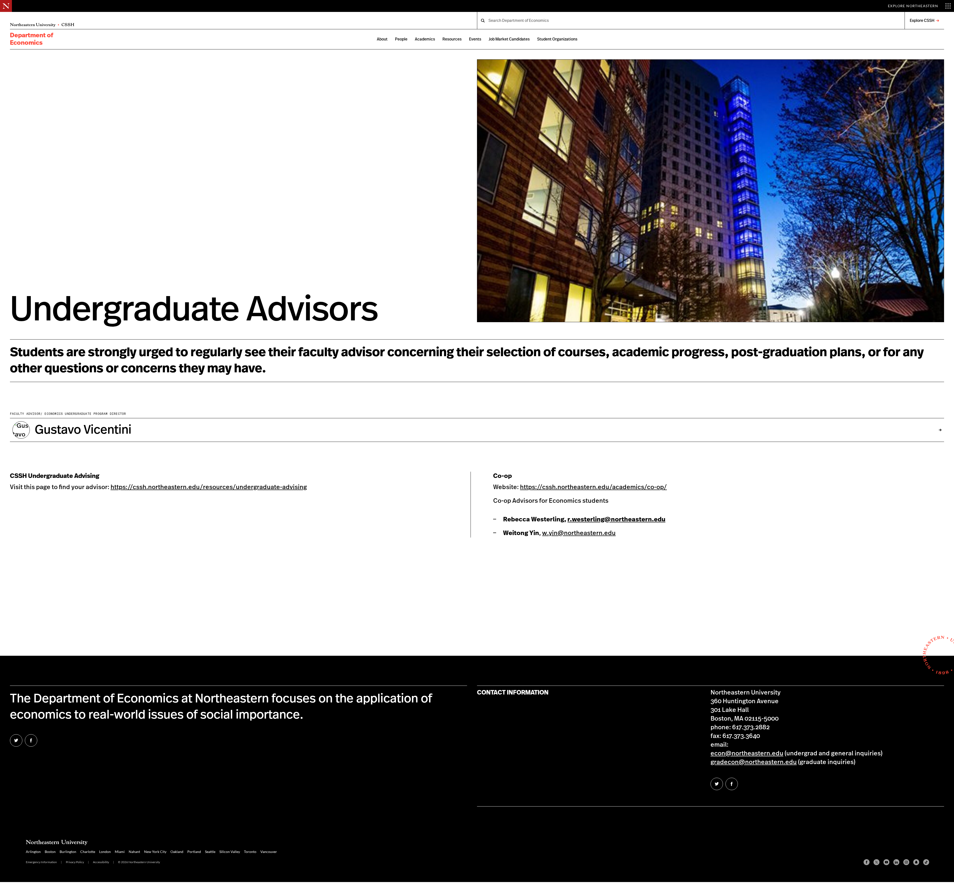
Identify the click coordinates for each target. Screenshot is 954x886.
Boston (50, 851)
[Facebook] (867, 862)
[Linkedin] (896, 862)
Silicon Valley (229, 851)
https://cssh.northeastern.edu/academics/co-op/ (593, 487)
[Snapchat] (916, 862)
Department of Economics (31, 39)
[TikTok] (926, 862)
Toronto (250, 851)
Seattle (210, 851)
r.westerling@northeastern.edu (616, 519)
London (105, 851)
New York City (155, 851)
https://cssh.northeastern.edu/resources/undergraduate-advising (209, 487)
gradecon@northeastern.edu (754, 762)
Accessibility (101, 862)
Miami (120, 851)
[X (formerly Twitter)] (876, 862)
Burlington (68, 851)
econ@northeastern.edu (747, 753)
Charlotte (87, 851)
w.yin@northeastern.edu (579, 533)
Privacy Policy (75, 862)
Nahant (134, 851)
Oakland (176, 851)
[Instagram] (906, 862)
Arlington (33, 851)
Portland (194, 851)
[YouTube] (886, 862)
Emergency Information (41, 862)
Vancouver (268, 851)
